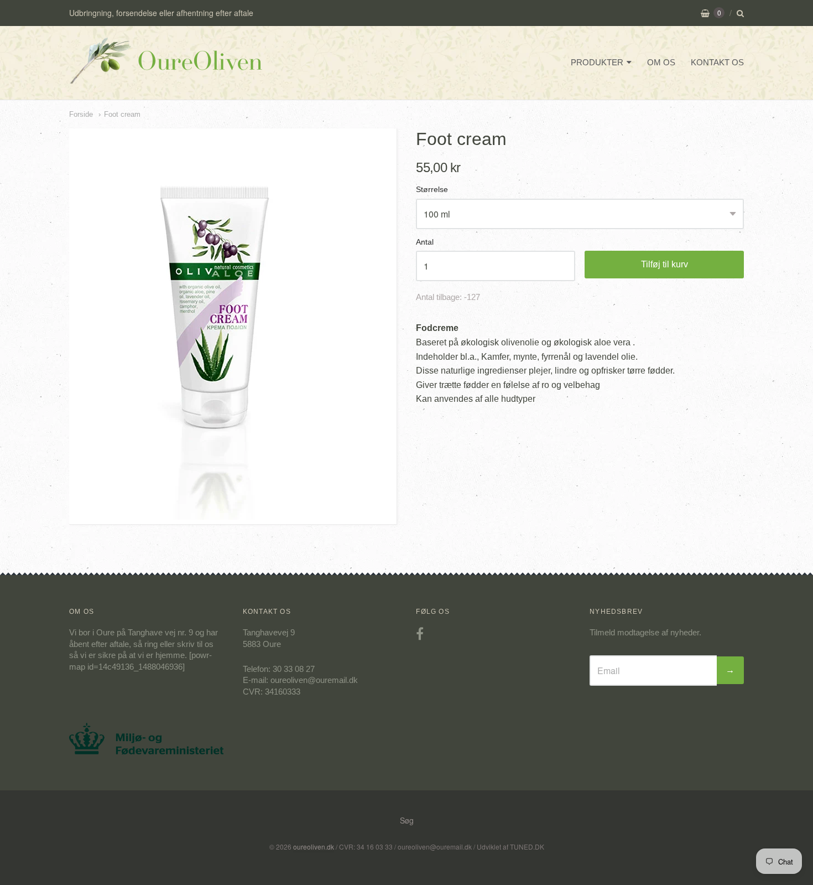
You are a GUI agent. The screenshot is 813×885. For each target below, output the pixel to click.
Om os (661, 62)
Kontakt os (717, 62)
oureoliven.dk (313, 846)
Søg (407, 820)
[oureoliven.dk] (166, 76)
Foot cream (122, 114)
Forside (81, 114)
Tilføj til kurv (664, 264)
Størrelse (432, 189)
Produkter (597, 62)
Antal (425, 242)
